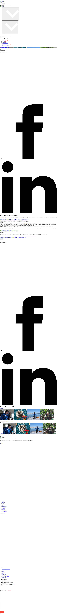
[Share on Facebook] (29, 158)
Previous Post (2, 408)
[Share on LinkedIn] (29, 213)
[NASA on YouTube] (2, 567)
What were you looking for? (5, 590)
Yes (1, 585)
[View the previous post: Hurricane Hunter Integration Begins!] (27, 419)
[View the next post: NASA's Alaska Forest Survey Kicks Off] (29, 433)
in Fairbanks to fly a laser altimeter (27, 223)
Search (1, 5)
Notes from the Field (4, 47)
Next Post (1, 433)
